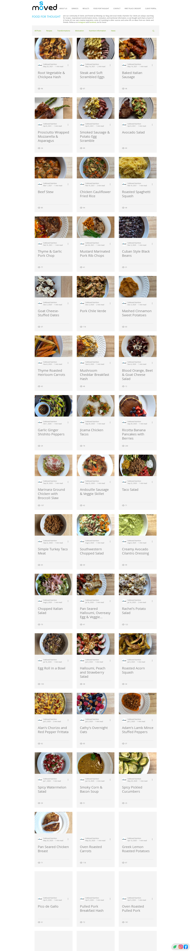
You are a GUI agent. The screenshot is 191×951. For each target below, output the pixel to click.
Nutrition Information (97, 31)
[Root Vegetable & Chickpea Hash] (53, 48)
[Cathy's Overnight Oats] (95, 703)
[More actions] (68, 65)
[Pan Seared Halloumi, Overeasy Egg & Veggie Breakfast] (95, 584)
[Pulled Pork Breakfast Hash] (95, 882)
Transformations (63, 31)
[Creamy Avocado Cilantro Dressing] (138, 525)
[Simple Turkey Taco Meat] (53, 525)
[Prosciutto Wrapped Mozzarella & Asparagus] (53, 108)
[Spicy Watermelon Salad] (53, 763)
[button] (153, 31)
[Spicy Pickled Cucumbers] (138, 763)
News (113, 31)
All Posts (38, 31)
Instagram (82, 22)
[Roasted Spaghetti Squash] (138, 167)
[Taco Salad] (138, 465)
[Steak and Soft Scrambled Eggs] (95, 48)
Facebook (92, 22)
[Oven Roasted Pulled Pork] (138, 882)
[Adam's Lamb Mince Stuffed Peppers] (138, 703)
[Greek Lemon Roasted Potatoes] (138, 822)
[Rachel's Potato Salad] (138, 584)
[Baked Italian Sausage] (138, 48)
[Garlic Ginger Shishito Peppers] (53, 406)
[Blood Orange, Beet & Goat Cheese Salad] (138, 346)
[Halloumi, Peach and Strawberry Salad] (95, 644)
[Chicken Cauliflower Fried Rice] (95, 167)
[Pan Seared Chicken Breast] (53, 822)
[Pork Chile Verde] (95, 286)
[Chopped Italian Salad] (53, 584)
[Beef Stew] (53, 167)
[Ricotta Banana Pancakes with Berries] (138, 406)
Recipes (49, 31)
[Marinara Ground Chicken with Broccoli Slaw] (53, 465)
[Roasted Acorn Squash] (138, 644)
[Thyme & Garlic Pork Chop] (53, 227)
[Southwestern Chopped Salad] (95, 525)
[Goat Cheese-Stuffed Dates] (53, 286)
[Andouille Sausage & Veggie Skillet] (95, 465)
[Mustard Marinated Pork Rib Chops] (95, 227)
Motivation (79, 31)
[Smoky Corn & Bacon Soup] (95, 763)
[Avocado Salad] (138, 108)
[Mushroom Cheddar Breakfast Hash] (95, 346)
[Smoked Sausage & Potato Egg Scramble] (95, 108)
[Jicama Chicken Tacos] (95, 406)
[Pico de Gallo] (53, 882)
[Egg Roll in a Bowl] (53, 644)
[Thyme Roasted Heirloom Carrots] (53, 346)
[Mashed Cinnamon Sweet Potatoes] (138, 286)
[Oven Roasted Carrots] (95, 822)
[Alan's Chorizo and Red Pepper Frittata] (53, 703)
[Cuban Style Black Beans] (138, 227)
